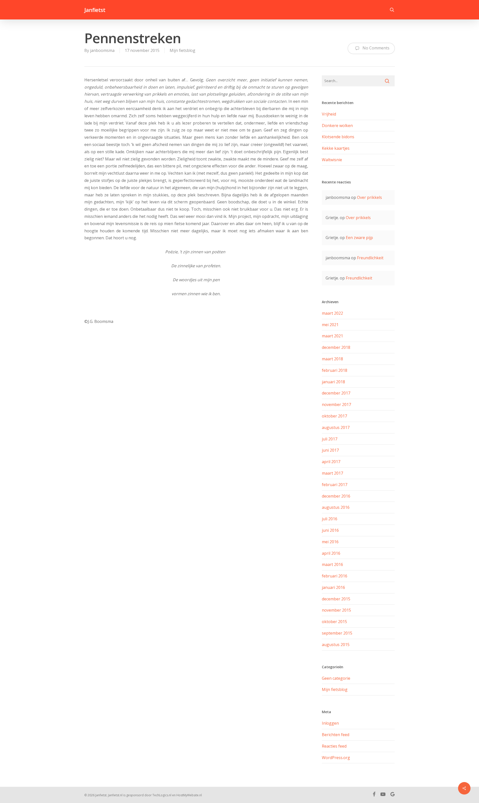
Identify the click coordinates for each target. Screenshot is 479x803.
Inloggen (330, 723)
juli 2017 (329, 439)
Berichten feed (335, 734)
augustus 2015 (336, 644)
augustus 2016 (336, 507)
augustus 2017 (336, 427)
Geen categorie (336, 678)
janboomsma (102, 50)
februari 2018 (334, 370)
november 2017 (336, 404)
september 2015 (337, 633)
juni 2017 (330, 450)
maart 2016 (332, 564)
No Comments (375, 48)
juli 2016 (329, 519)
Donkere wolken (337, 125)
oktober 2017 (334, 416)
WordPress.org (336, 757)
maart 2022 (332, 313)
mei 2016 (330, 541)
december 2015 (336, 599)
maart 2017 (332, 473)
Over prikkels (369, 197)
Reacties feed (334, 746)
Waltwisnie (332, 159)
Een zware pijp (359, 237)
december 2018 (336, 347)
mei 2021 (330, 324)
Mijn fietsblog (182, 50)
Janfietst (94, 9)
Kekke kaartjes (336, 148)
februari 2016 (334, 576)
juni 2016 (330, 530)
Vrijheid (329, 114)
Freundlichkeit (370, 258)
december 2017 (336, 393)
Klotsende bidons (338, 136)
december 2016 (336, 496)
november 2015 (336, 610)
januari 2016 (333, 587)
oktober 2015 (334, 621)
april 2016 (331, 553)
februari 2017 (334, 484)
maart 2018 (332, 359)
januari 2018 (333, 382)
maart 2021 (332, 336)
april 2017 (331, 461)
